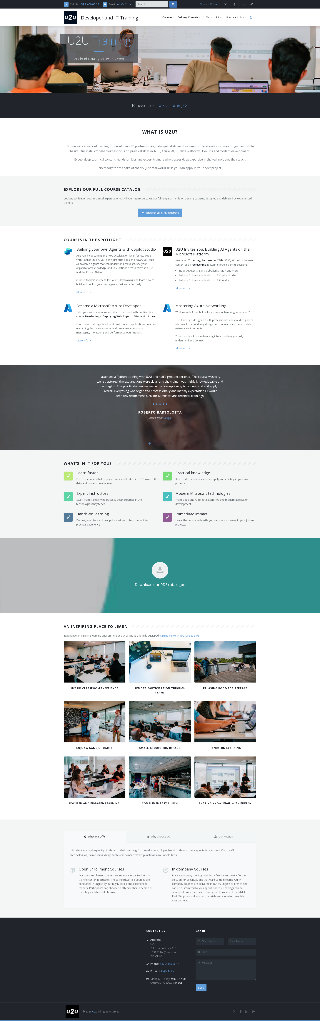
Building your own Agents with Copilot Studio (116, 249)
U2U (94, 1011)
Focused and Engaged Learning (94, 803)
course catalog (170, 105)
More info (82, 292)
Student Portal (208, 4)
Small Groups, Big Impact (159, 748)
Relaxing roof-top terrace (225, 688)
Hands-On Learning (225, 748)
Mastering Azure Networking (200, 305)
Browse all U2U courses (162, 213)
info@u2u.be (124, 4)
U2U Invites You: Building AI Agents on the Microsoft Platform (212, 252)
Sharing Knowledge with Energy (225, 803)
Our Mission (226, 836)
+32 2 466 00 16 (89, 4)
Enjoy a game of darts (94, 748)
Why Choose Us (160, 836)
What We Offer (97, 836)
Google (167, 417)
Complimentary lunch (160, 803)
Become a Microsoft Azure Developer (108, 305)
